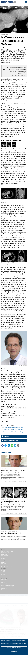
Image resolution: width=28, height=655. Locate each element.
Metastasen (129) (17, 429)
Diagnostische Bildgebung (7, 551)
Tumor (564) (19, 432)
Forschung (3, 558)
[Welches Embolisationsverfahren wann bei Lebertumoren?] (14, 491)
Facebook (3, 570)
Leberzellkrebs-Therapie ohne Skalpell (12, 533)
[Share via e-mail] (18, 445)
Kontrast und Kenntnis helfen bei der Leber (13, 471)
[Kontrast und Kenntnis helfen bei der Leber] (14, 461)
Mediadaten (4, 579)
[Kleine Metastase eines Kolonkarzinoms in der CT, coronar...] (3, 144)
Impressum (4, 590)
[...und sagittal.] (9, 144)
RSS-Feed (3, 576)
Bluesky (3, 573)
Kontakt (3, 582)
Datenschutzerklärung (10, 643)
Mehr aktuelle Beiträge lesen (11, 440)
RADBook (3, 563)
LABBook (3, 565)
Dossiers (3, 562)
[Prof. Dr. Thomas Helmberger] (14, 348)
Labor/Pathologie (5, 552)
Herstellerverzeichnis (6, 566)
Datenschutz (4, 588)
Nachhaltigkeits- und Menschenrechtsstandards (7, 584)
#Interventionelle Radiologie (8, 513)
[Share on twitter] (5, 445)
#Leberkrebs (23, 542)
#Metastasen (14, 481)
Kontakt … (6, 436)
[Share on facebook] (2, 445)
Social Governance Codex (7, 587)
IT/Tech (3, 557)
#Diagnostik (6, 481)
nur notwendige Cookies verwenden (14, 647)
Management (4, 555)
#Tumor (24, 481)
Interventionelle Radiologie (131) (13, 427)
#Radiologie (20, 481)
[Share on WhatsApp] (12, 445)
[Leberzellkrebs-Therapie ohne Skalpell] (14, 523)
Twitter (3, 571)
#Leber (10, 481)
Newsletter (4, 581)
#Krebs (19, 542)
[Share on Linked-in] (9, 445)
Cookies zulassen (14, 651)
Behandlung (4, 554)
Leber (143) (6, 429)
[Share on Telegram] (15, 445)
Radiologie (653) (8, 432)
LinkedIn (3, 574)
